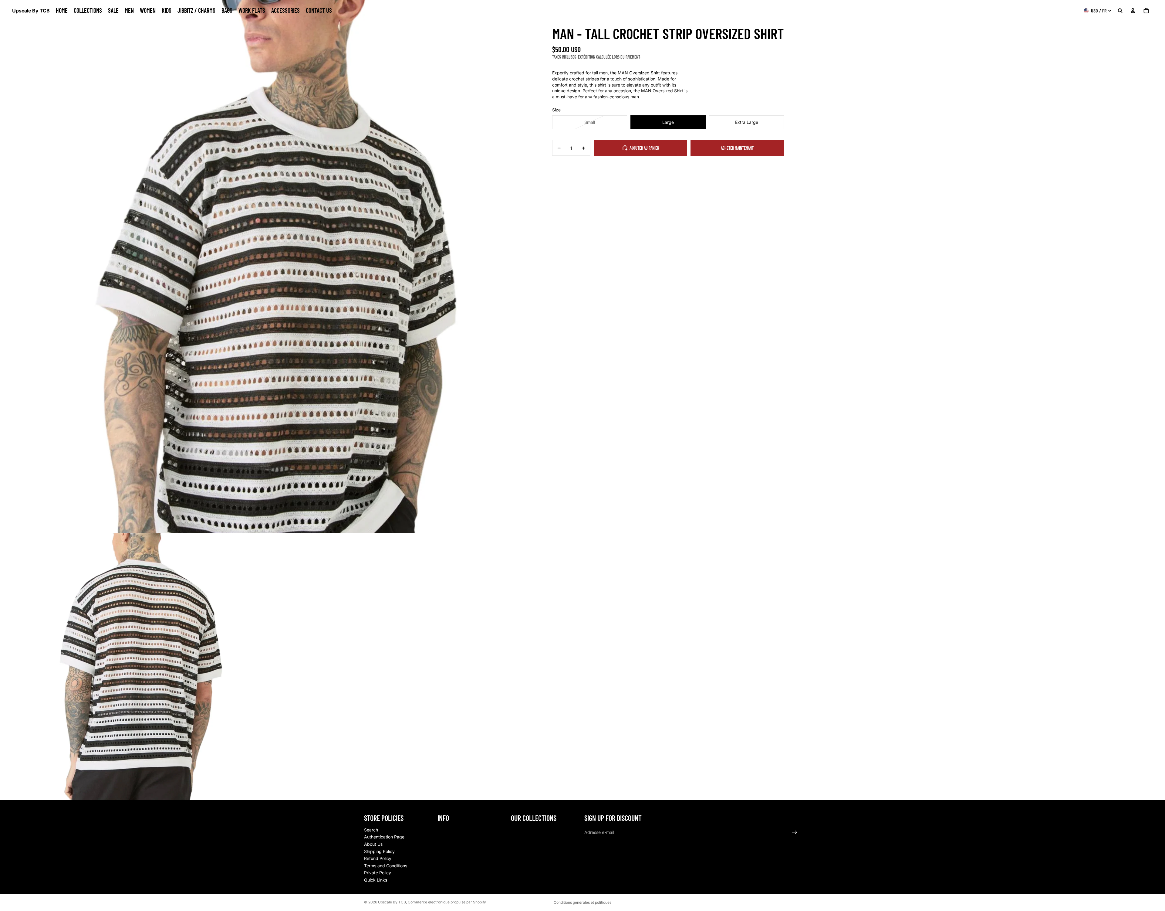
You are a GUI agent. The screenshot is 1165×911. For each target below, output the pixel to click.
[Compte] (1133, 10)
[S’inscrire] (794, 832)
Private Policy (377, 872)
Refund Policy (377, 858)
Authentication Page (384, 836)
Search (371, 829)
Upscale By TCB (392, 902)
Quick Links (375, 879)
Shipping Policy (379, 851)
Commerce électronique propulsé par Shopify (447, 902)
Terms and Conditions (385, 865)
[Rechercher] (1120, 10)
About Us (373, 844)
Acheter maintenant (737, 148)
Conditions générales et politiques (582, 902)
